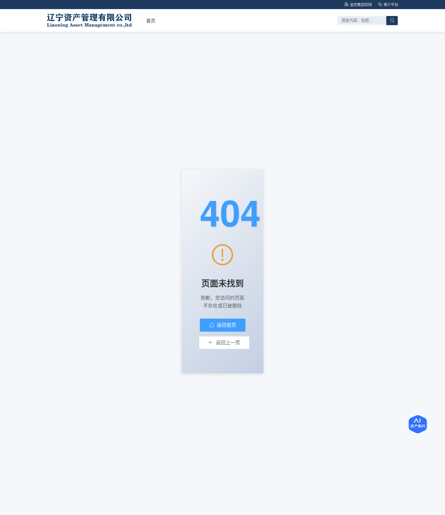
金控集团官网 (361, 4)
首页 (150, 20)
